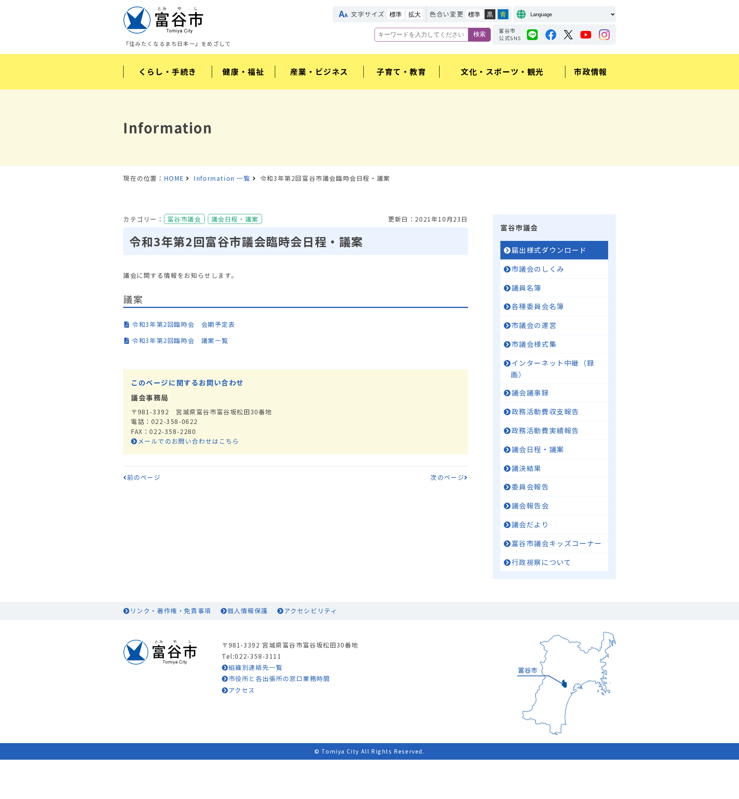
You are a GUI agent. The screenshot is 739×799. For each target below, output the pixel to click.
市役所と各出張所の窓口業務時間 (279, 678)
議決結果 (527, 468)
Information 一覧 (222, 178)
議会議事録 (530, 392)
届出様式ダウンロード (549, 250)
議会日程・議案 (538, 449)
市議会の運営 (534, 325)
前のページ (144, 477)
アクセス (242, 690)
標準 (396, 14)
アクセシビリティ (310, 610)
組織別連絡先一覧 (256, 667)
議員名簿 (527, 288)
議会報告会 (530, 505)
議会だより (530, 524)
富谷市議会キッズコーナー (557, 543)
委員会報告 (530, 486)
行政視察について (542, 562)
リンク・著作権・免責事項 (170, 610)
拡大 (414, 14)
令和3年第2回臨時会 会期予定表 (183, 324)
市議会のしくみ (538, 269)
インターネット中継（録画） (552, 368)
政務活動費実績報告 (545, 430)
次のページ (447, 477)
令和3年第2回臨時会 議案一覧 (180, 340)
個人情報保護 (247, 610)
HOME (174, 178)
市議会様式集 (534, 344)
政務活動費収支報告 (545, 411)
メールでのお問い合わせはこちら (188, 441)
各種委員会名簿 (538, 306)
